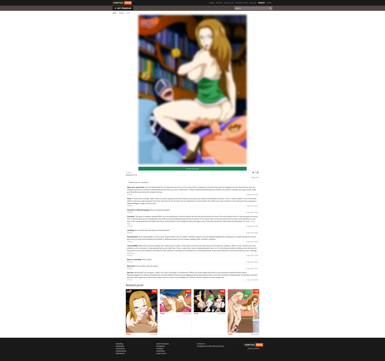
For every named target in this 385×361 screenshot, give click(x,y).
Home (211, 3)
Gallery (253, 3)
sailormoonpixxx (162, 344)
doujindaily (120, 346)
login (136, 182)
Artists (219, 3)
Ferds (128, 334)
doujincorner (161, 353)
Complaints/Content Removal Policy (210, 346)
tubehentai (160, 351)
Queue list (229, 3)
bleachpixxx (120, 353)
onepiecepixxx (121, 351)
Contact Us (201, 344)
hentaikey (119, 344)
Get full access (193, 169)
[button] (146, 93)
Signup (261, 3)
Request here (241, 3)
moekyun (159, 348)
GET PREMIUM (124, 8)
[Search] (270, 8)
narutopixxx (120, 348)
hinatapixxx (160, 346)
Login (269, 3)
